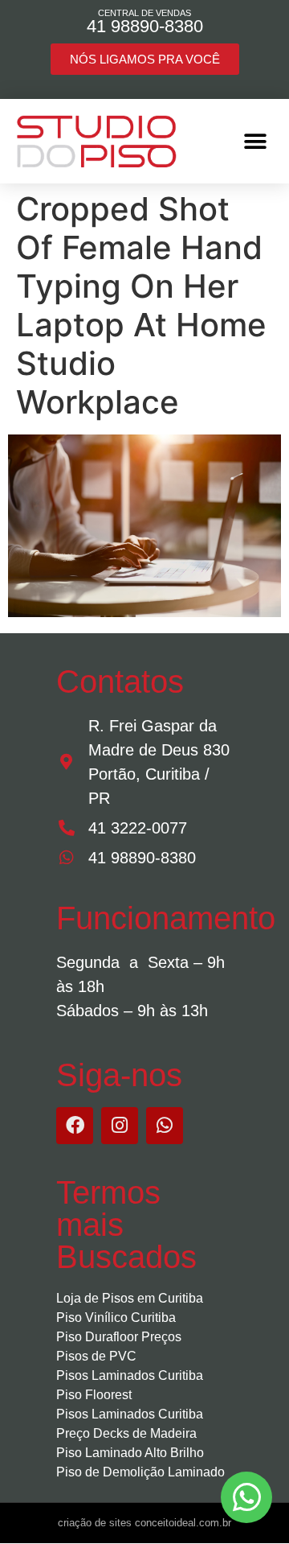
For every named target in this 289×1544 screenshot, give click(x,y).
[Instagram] (119, 1125)
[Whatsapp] (164, 1125)
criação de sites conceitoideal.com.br (144, 1523)
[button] (255, 141)
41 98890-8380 (145, 26)
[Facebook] (74, 1125)
